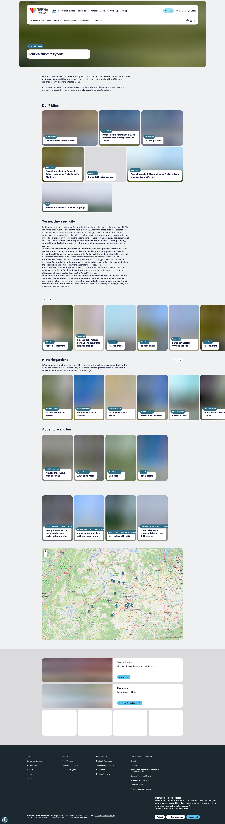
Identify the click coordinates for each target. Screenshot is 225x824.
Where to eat (83, 20)
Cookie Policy (178, 803)
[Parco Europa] (120, 328)
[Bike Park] (120, 458)
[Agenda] (191, 20)
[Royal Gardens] (184, 397)
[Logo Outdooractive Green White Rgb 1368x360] (166, 723)
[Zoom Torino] (152, 458)
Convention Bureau (66, 11)
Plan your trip (96, 20)
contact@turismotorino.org (105, 816)
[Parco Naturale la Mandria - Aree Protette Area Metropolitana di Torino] (119, 128)
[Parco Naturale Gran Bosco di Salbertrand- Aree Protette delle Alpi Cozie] (63, 164)
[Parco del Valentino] (57, 328)
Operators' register (69, 769)
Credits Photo (136, 765)
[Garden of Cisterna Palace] (57, 397)
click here (183, 808)
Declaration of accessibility (141, 756)
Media (102, 11)
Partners (30, 778)
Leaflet (161, 637)
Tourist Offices (67, 761)
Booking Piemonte (103, 774)
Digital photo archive (104, 761)
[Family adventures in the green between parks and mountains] (57, 518)
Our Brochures (102, 756)
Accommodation (69, 20)
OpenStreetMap (170, 637)
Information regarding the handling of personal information (145, 770)
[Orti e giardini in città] (120, 518)
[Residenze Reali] (130, 723)
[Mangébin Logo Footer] (95, 723)
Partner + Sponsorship (117, 11)
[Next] (50, 299)
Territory (56, 20)
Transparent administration (106, 765)
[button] (127, 606)
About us (65, 756)
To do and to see (37, 20)
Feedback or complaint (71, 765)
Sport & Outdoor (35, 46)
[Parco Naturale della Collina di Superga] (77, 197)
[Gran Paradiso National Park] (70, 128)
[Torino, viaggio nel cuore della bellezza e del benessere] (152, 518)
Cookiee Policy (137, 784)
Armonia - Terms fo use (140, 780)
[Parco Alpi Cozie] (162, 128)
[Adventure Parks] (89, 458)
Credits (134, 761)
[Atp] (59, 723)
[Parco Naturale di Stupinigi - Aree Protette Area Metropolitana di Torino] (155, 164)
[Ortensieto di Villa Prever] (120, 397)
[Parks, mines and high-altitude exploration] (89, 518)
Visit (54, 11)
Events (48, 20)
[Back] (44, 299)
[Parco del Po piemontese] (105, 164)
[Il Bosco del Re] (152, 328)
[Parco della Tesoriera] (152, 397)
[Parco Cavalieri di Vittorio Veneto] (184, 328)
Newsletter (100, 769)
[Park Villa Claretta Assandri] (89, 397)
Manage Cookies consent (141, 789)
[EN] (187, 20)
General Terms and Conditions (142, 776)
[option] (57, 328)
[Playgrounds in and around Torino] (57, 458)
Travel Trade (83, 11)
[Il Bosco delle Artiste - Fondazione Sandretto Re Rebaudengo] (89, 328)
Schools (94, 11)
